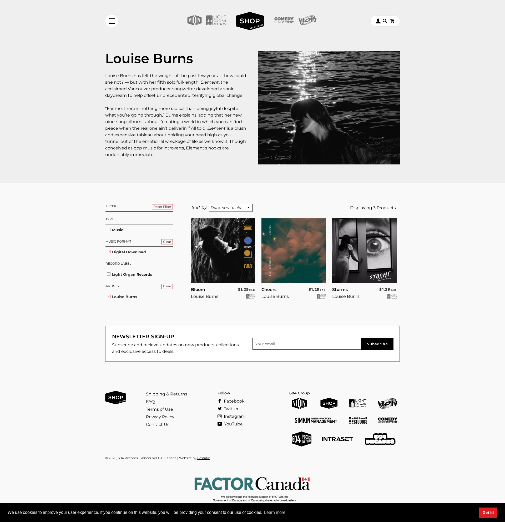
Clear (167, 242)
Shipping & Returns (166, 394)
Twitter (231, 408)
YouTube (233, 423)
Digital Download (128, 252)
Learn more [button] (274, 512)
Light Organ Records (131, 274)
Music (117, 230)
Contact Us (157, 424)
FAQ (150, 401)
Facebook (234, 401)
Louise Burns (124, 296)
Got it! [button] (488, 512)
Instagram (234, 416)
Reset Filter (162, 207)
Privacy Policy (160, 416)
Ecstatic (203, 458)
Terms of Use (159, 409)
